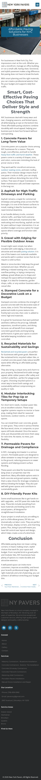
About (4, 644)
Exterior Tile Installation (29, 665)
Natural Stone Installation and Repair (16, 682)
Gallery (4, 647)
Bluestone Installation (28, 662)
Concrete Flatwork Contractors (14, 672)
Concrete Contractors (10, 665)
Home (4, 640)
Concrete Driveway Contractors (14, 668)
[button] (37, 4)
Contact (5, 651)
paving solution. (28, 251)
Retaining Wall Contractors (12, 675)
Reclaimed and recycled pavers (14, 352)
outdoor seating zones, (11, 170)
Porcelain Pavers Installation (13, 679)
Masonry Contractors (10, 662)
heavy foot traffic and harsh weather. (17, 154)
